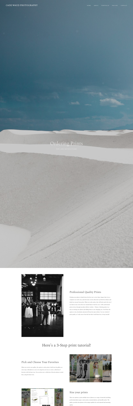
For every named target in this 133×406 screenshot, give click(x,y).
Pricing (115, 5)
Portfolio (105, 5)
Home (89, 5)
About (96, 5)
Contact (124, 5)
